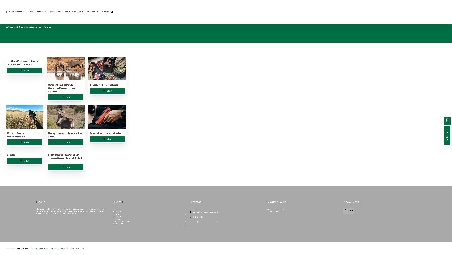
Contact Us (194, 209)
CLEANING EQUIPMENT (74, 12)
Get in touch (447, 135)
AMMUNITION (92, 12)
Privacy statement (41, 248)
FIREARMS (19, 12)
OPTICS (30, 12)
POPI (82, 248)
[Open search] (112, 12)
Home (11, 12)
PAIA (77, 248)
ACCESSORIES (55, 12)
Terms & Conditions (57, 248)
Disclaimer (70, 248)
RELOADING (41, 12)
